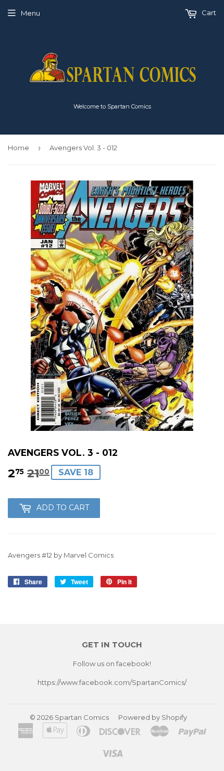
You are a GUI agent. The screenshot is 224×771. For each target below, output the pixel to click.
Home (18, 147)
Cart (208, 12)
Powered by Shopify (152, 717)
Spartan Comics (82, 717)
